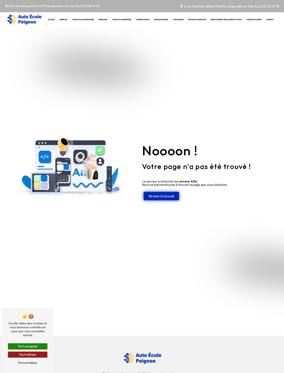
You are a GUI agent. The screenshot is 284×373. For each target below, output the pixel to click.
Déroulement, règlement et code (226, 20)
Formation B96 (143, 20)
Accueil (51, 20)
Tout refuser (27, 354)
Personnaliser (27, 363)
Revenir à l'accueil (161, 196)
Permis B (63, 20)
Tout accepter (27, 346)
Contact (270, 20)
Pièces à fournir (254, 20)
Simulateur (178, 20)
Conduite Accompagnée (83, 20)
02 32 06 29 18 (268, 6)
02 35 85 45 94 (90, 6)
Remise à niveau (161, 20)
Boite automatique (197, 20)
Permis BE (103, 20)
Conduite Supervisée (121, 20)
